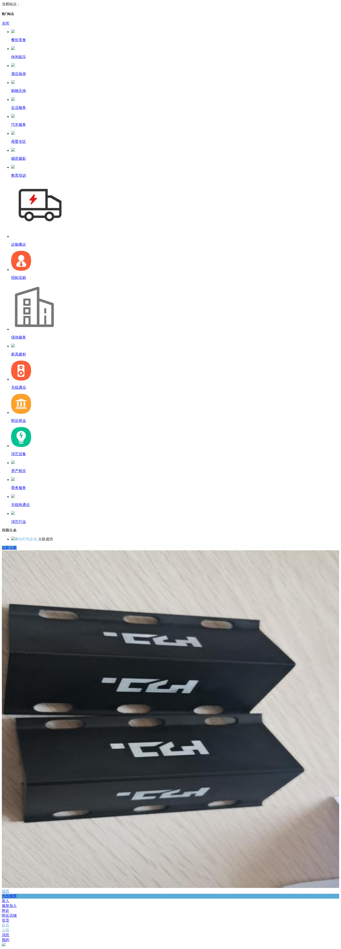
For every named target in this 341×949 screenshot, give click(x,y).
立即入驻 (9, 548)
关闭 (5, 23)
